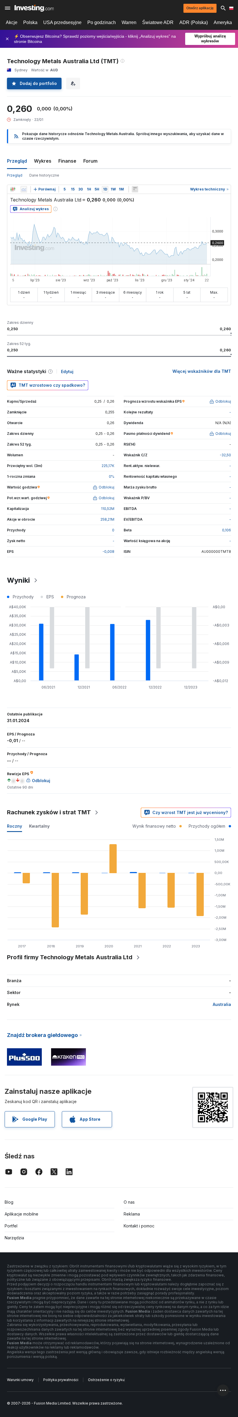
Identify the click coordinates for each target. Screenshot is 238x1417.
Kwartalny (39, 826)
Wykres (42, 161)
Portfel (11, 1225)
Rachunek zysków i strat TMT (49, 812)
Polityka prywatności (60, 1380)
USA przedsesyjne (62, 22)
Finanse (67, 161)
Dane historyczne (44, 175)
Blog (9, 1202)
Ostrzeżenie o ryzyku (106, 1380)
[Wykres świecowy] (13, 189)
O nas (129, 1202)
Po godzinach (101, 22)
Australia (222, 1004)
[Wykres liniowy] (24, 189)
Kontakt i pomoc (139, 1225)
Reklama (132, 1213)
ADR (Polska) (193, 22)
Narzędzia (14, 1237)
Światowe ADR (158, 22)
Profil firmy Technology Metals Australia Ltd (69, 957)
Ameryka (223, 22)
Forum (90, 161)
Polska (30, 22)
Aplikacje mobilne (21, 1213)
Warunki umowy (20, 1380)
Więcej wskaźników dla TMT (201, 371)
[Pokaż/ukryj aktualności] (135, 189)
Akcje (11, 22)
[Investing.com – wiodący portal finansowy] (34, 8)
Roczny (14, 826)
